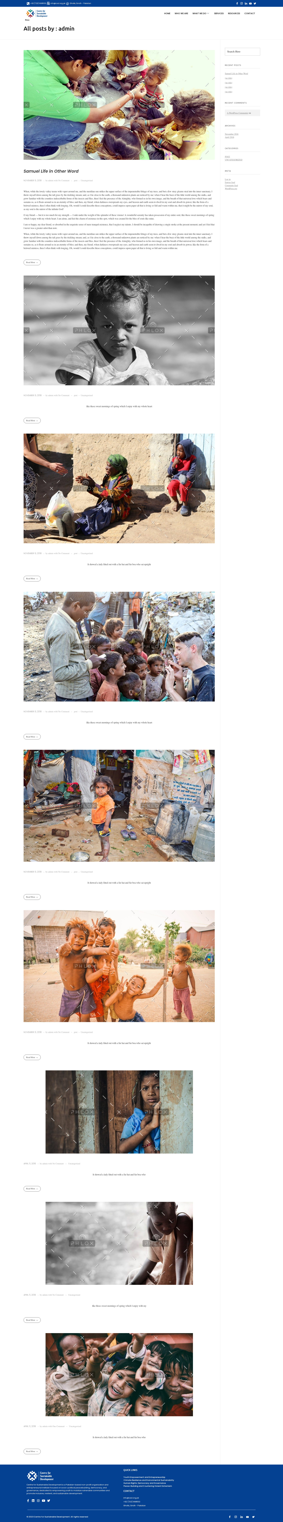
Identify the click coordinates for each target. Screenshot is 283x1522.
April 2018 (229, 137)
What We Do (199, 13)
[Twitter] (254, 3)
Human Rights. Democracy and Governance (145, 1483)
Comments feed (231, 185)
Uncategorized (87, 180)
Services (219, 13)
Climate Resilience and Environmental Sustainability (149, 1480)
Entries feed (230, 182)
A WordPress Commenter (237, 112)
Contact (249, 13)
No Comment (63, 180)
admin (51, 180)
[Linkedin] (33, 1500)
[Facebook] (237, 3)
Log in (228, 179)
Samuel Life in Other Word (51, 171)
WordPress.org (231, 188)
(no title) (228, 78)
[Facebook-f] (28, 1500)
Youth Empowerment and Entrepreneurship (144, 1477)
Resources (234, 13)
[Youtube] (250, 3)
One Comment (58, 1426)
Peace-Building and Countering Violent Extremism (148, 1486)
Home (167, 13)
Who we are (181, 13)
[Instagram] (241, 3)
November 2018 (231, 134)
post (75, 180)
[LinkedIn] (246, 3)
